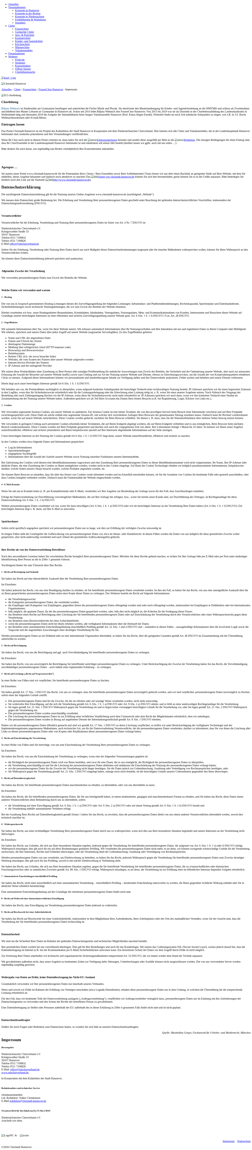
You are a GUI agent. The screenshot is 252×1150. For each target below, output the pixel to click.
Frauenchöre (22, 28)
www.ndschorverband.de (15, 1072)
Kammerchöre (23, 38)
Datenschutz (244, 1141)
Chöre (11, 25)
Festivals (20, 59)
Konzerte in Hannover (27, 10)
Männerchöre (22, 47)
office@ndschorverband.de (24, 243)
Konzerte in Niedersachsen (29, 16)
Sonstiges (20, 22)
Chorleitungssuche (25, 72)
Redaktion (189, 139)
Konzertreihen (23, 65)
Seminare (20, 62)
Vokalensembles (24, 50)
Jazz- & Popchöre (24, 35)
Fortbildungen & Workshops (30, 19)
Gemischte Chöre (24, 31)
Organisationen (16, 53)
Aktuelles (13, 4)
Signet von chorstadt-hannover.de (116, 176)
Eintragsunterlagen (107, 139)
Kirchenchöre (22, 44)
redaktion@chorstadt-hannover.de (28, 1101)
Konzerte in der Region (27, 13)
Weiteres (12, 56)
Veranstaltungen (17, 7)
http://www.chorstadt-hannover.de (71, 179)
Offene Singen (23, 68)
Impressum (229, 1141)
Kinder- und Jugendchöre (29, 41)
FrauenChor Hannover (51, 89)
